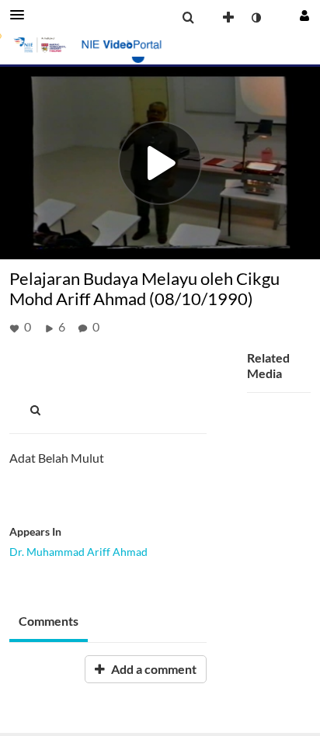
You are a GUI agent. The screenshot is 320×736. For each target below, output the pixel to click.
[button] (21, 15)
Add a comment (153, 668)
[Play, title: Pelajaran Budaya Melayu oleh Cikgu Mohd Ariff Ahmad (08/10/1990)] (160, 163)
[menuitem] (188, 18)
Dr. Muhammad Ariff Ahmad (78, 551)
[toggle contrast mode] (255, 18)
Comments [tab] (48, 620)
